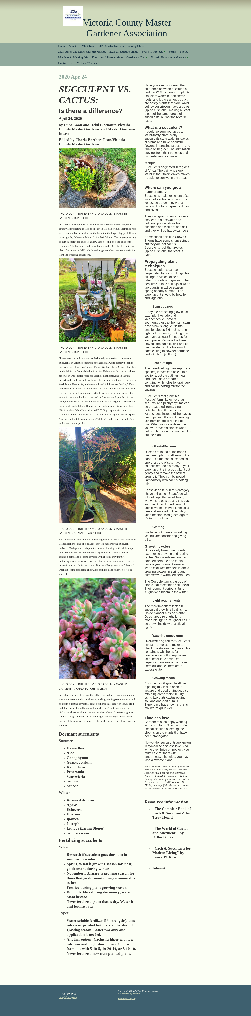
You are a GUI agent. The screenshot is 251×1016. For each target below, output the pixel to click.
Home (61, 46)
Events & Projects (152, 51)
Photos (184, 51)
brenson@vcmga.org (127, 998)
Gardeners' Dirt (135, 57)
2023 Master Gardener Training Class (121, 46)
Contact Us (64, 63)
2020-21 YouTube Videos (123, 51)
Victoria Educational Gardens (168, 57)
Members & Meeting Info (73, 57)
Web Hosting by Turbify (129, 993)
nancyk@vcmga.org (68, 997)
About (72, 46)
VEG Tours (88, 46)
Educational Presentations (107, 57)
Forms (172, 51)
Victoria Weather (87, 63)
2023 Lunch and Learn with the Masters (82, 51)
